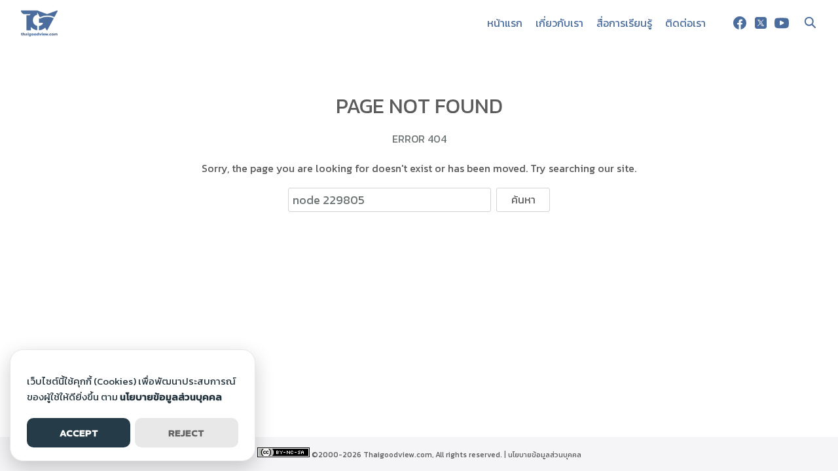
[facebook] (740, 23)
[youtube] (782, 23)
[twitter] (761, 23)
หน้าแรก (504, 23)
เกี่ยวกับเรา (559, 23)
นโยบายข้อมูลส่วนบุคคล (544, 455)
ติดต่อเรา (685, 23)
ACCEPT (79, 432)
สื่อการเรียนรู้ (624, 23)
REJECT (186, 432)
